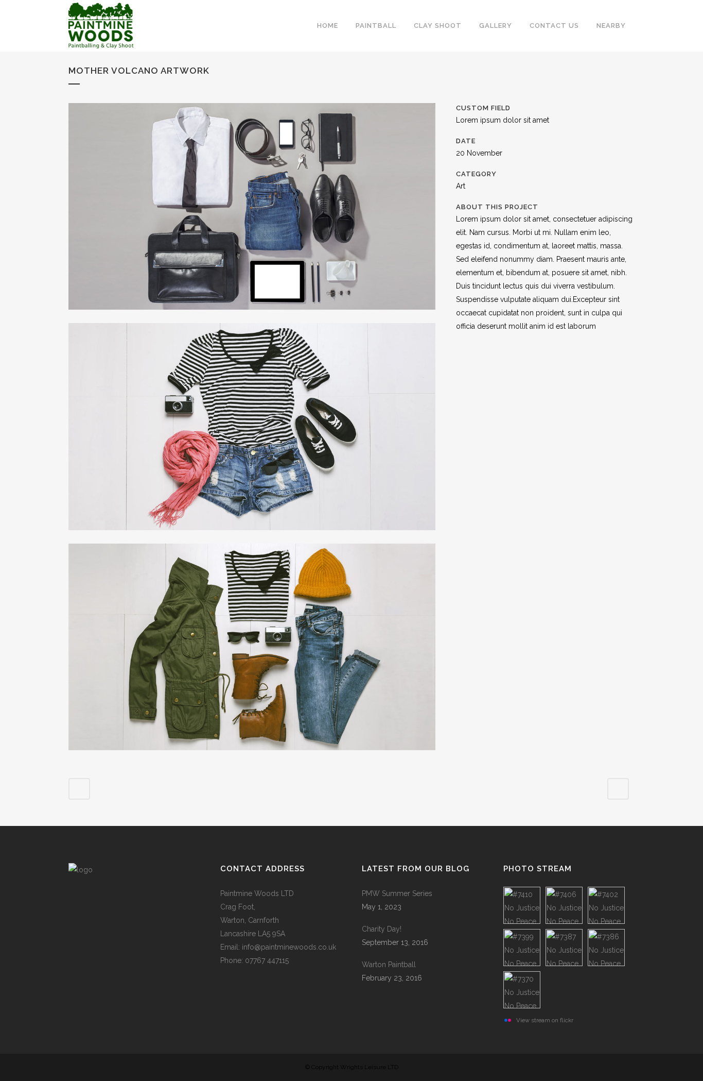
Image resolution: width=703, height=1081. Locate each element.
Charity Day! (381, 929)
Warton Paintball (389, 964)
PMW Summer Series (397, 893)
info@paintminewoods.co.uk (289, 947)
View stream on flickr (544, 1020)
